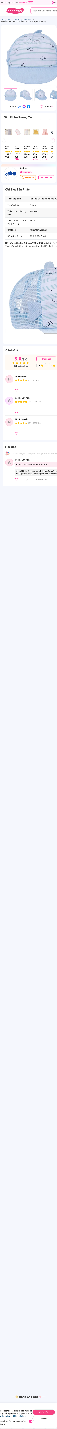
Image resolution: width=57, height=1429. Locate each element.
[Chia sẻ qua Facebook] (28, 106)
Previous (5, 142)
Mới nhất (46, 359)
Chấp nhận (43, 1412)
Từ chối (44, 1418)
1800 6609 (22, 3)
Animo (23, 168)
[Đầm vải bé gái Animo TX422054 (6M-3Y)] (36, 132)
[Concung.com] (14, 11)
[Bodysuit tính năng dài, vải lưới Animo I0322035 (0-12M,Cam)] (27, 132)
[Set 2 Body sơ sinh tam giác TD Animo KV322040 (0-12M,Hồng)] (17, 132)
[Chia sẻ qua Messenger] (24, 106)
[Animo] (10, 173)
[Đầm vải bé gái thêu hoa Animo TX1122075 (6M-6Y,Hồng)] (45, 132)
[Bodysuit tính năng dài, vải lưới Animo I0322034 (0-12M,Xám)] (8, 132)
